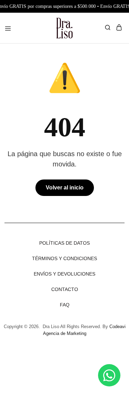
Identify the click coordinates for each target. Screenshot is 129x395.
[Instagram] (45, 359)
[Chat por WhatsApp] (109, 375)
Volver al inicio (65, 187)
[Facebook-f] (83, 359)
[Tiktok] (64, 359)
